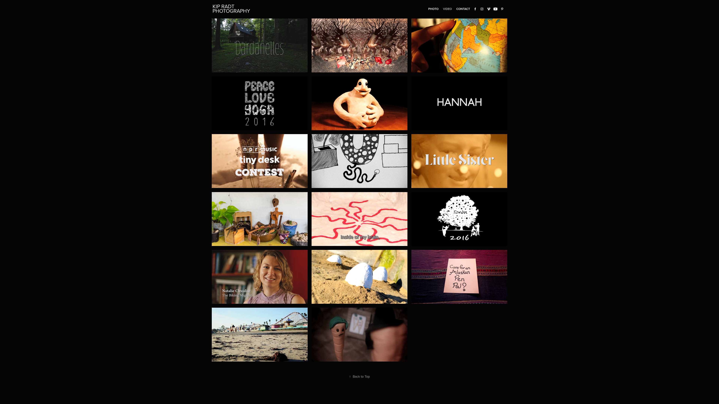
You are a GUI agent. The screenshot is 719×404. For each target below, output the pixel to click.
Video (447, 9)
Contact (463, 9)
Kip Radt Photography (231, 8)
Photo (433, 9)
